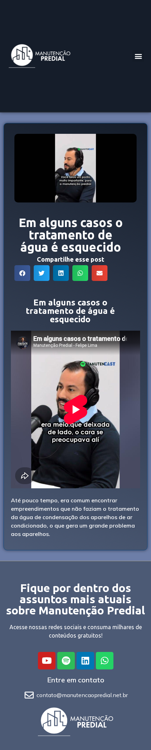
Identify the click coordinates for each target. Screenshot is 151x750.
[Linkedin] (85, 660)
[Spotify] (66, 660)
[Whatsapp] (104, 660)
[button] (138, 56)
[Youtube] (46, 660)
